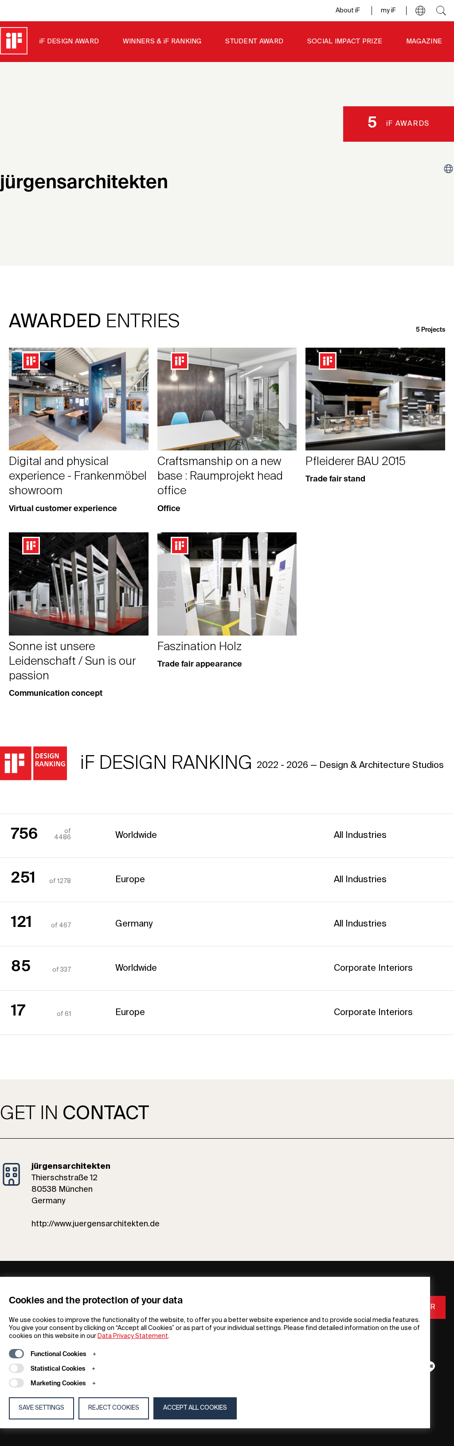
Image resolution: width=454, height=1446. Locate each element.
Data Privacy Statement (133, 1336)
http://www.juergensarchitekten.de (95, 1224)
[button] (420, 10)
